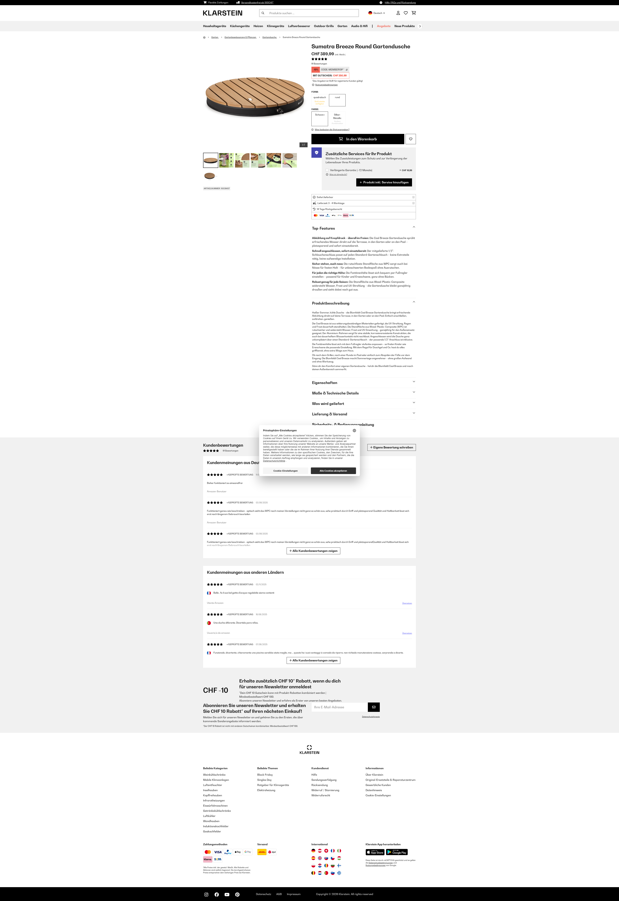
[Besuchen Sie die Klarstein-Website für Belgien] (313, 873)
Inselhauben (210, 790)
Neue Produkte (404, 26)
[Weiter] (420, 26)
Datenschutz (263, 894)
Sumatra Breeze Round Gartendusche (301, 37)
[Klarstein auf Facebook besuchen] (216, 894)
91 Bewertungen (319, 63)
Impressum (294, 894)
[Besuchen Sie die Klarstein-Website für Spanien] (313, 858)
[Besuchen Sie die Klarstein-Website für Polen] (313, 865)
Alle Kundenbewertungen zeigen (315, 550)
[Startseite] (207, 37)
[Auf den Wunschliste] (411, 139)
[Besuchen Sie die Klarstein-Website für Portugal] (326, 873)
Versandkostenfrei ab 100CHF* (257, 2)
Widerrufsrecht (320, 795)
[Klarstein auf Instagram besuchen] (206, 894)
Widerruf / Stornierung (325, 790)
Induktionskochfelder (216, 826)
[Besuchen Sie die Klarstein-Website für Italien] (339, 851)
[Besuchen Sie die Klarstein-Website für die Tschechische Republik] (333, 858)
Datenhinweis (374, 790)
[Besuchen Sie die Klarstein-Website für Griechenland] (339, 873)
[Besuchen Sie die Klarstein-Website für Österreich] (320, 851)
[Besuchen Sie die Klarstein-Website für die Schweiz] (326, 851)
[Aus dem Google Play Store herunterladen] (397, 852)
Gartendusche (269, 37)
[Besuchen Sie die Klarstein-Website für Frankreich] (333, 851)
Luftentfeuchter (212, 785)
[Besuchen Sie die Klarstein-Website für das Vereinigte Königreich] (320, 858)
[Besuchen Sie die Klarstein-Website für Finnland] (339, 865)
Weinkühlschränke (214, 774)
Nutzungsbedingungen (376, 865)
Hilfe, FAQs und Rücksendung (400, 2)
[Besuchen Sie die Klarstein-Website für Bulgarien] (333, 865)
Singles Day (264, 779)
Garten (215, 37)
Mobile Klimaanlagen (216, 779)
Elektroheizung (266, 790)
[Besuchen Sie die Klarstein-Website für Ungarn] (339, 858)
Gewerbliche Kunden (378, 785)
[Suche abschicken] (263, 13)
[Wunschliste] (406, 13)
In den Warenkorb (361, 139)
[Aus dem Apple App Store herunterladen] (375, 852)
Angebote (384, 26)
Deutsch (377, 13)
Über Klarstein (374, 774)
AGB (279, 894)
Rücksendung (319, 785)
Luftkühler (209, 816)
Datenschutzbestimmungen (381, 863)
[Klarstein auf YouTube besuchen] (227, 894)
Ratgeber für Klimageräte (273, 785)
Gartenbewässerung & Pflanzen (241, 37)
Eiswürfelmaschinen (215, 805)
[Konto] (398, 13)
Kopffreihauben (212, 795)
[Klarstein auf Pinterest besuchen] (237, 894)
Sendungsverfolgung (324, 779)
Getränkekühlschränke (217, 810)
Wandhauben (211, 821)
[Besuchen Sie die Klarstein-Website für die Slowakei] (326, 858)
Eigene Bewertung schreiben (393, 447)
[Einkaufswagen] (414, 13)
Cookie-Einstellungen (378, 795)
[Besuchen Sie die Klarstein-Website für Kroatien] (320, 865)
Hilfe (314, 774)
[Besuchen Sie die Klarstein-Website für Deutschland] (313, 851)
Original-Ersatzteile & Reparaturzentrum (391, 779)
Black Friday (265, 774)
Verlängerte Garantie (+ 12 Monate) (351, 170)
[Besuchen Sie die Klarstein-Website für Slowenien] (333, 873)
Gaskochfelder (212, 831)
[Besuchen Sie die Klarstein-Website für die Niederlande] (320, 873)
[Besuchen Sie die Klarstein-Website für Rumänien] (326, 865)
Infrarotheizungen (214, 800)
